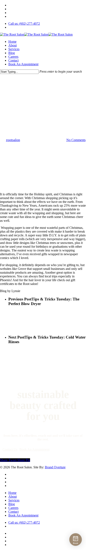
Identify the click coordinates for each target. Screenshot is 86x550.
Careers (13, 508)
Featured (68, 95)
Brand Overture (55, 467)
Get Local (49, 103)
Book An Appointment (23, 515)
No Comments (76, 140)
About (12, 496)
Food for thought (24, 103)
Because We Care (22, 95)
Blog (11, 504)
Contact (13, 511)
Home (12, 493)
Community (48, 95)
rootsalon (13, 140)
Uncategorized (43, 110)
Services (13, 500)
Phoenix (67, 103)
